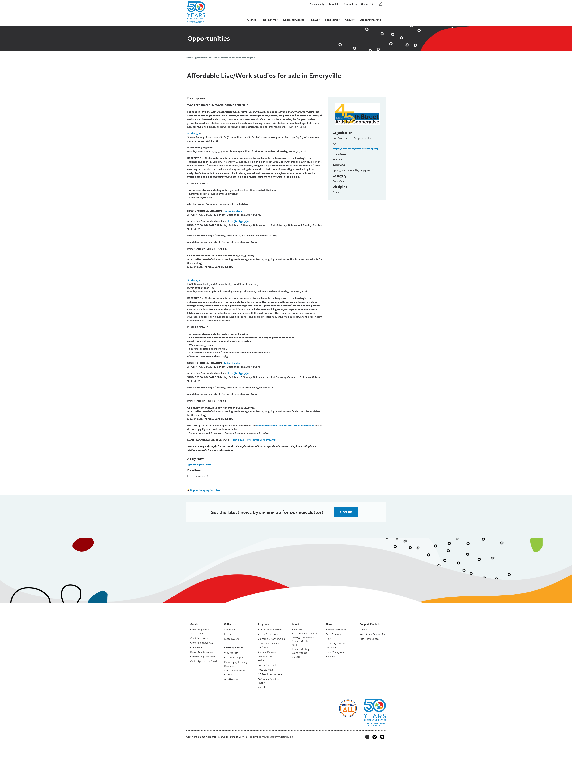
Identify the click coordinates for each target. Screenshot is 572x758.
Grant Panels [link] (196, 647)
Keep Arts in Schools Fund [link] (373, 634)
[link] (196, 13)
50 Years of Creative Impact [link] (268, 681)
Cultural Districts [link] (267, 652)
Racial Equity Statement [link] (304, 633)
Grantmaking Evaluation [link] (203, 656)
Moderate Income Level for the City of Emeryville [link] (285, 425)
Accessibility (317, 4)
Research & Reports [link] (234, 657)
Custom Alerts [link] (231, 639)
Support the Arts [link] (370, 19)
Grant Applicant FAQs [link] (201, 642)
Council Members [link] (301, 641)
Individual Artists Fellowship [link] (267, 658)
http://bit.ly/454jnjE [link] (239, 221)
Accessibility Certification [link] (279, 736)
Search (365, 4)
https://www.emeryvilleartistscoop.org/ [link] (356, 148)
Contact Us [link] (350, 4)
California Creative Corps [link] (271, 639)
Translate (334, 4)
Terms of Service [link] (238, 736)
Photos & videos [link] (232, 211)
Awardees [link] (263, 687)
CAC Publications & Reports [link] (234, 672)
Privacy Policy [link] (256, 736)
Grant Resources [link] (199, 638)
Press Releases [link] (333, 634)
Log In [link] (227, 634)
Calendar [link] (296, 656)
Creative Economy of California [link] (269, 645)
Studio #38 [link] (193, 133)
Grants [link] (251, 19)
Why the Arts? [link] (231, 653)
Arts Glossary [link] (231, 679)
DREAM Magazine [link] (335, 652)
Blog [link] (328, 639)
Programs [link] (331, 19)
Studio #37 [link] (193, 280)
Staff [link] (294, 645)
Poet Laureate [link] (265, 669)
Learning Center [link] (293, 19)
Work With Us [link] (299, 653)
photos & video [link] (231, 363)
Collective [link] (269, 19)
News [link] (314, 19)
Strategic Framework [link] (303, 637)
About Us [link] (297, 629)
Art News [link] (331, 656)
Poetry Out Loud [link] (267, 665)
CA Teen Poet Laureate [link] (270, 674)
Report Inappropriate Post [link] (205, 490)
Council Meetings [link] (301, 649)
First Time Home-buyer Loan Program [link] (254, 439)
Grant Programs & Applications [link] (199, 631)
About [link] (349, 19)
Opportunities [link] (200, 57)
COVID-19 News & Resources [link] (335, 645)
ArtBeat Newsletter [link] (336, 629)
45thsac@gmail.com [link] (199, 464)
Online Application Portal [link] (203, 661)
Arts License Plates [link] (369, 639)
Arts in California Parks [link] (270, 629)
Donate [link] (363, 629)
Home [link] (189, 57)
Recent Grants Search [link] (201, 652)
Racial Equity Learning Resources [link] (235, 664)
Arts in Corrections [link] (268, 634)
